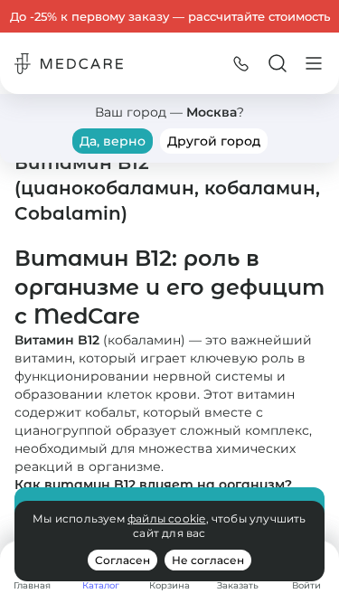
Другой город (213, 141)
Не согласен (208, 560)
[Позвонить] (241, 63)
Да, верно (113, 141)
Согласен (122, 560)
